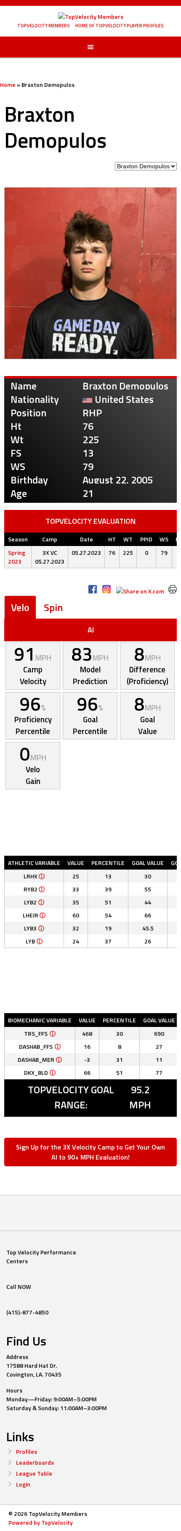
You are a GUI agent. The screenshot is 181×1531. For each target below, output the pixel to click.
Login (23, 1484)
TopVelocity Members (43, 25)
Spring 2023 (16, 557)
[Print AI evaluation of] (172, 589)
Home (8, 84)
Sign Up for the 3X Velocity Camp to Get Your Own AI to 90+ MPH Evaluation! (90, 1152)
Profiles (26, 1451)
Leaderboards (35, 1462)
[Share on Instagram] (106, 589)
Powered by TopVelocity (40, 1522)
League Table (34, 1473)
